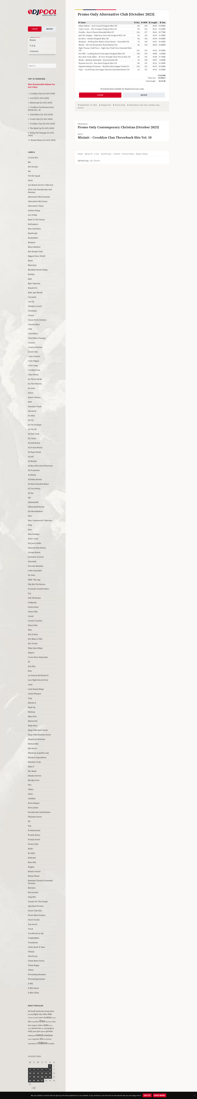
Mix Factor (32, 748)
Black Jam (32, 265)
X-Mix (30, 983)
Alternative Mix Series (37, 201)
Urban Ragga (33, 965)
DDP (30, 402)
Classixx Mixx (34, 324)
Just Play (31, 666)
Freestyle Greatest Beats (38, 589)
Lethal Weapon (34, 693)
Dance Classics (34, 397)
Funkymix (32, 602)
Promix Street (34, 839)
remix (39, 1035)
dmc (30, 1021)
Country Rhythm (35, 347)
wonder (51, 1043)
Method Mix (33, 744)
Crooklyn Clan (34, 370)
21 (46, 1077)
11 (34, 1073)
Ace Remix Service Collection (40, 185)
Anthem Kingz (34, 210)
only (30, 1031)
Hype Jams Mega (35, 648)
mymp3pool (49, 1028)
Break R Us (32, 288)
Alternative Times (36, 206)
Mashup (31, 712)
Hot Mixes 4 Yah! (35, 639)
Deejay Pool (106, 105)
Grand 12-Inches (35, 620)
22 (50, 1077)
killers (40, 1025)
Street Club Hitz (35, 910)
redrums (31, 1035)
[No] (194, 1095)
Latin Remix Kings (36, 689)
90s (29, 171)
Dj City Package (34, 424)
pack (34, 1031)
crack (36, 1017)
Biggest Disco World (36, 256)
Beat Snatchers (34, 228)
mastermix (36, 1028)
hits (54, 1021)
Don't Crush (33, 538)
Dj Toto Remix (34, 488)
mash (29, 1028)
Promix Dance (34, 835)
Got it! (147, 1095)
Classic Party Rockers (37, 320)
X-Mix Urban (33, 992)
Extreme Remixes (35, 566)
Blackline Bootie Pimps (38, 269)
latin (46, 1025)
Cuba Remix (33, 374)
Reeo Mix (32, 862)
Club (30, 329)
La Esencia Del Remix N (38, 675)
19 (38, 1077)
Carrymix (32, 297)
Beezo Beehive (34, 247)
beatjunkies (49, 1011)
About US (89, 154)
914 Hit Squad (34, 176)
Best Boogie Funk (35, 251)
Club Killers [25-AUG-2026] (41, 114)
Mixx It (31, 766)
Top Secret (32, 924)
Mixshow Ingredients (37, 757)
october (151, 105)
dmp (33, 1022)
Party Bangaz (33, 803)
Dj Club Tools (33, 434)
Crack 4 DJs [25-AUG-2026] (41, 119)
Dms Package (33, 534)
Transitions (33, 942)
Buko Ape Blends (35, 292)
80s (29, 162)
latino (51, 1025)
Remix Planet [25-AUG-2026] (43, 140)
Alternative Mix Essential (39, 197)
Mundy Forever (34, 775)
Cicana (31, 315)
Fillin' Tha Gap (34, 579)
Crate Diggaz (33, 361)
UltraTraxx (33, 956)
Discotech (32, 411)
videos (42, 1043)
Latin (30, 684)
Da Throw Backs (35, 379)
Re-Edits (31, 853)
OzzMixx (31, 798)
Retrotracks (33, 892)
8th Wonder (33, 166)
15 (50, 1073)
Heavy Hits (33, 625)
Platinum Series (35, 816)
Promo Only (33, 844)
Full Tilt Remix (34, 598)
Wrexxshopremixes (36, 979)
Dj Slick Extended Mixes (38, 484)
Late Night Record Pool (38, 680)
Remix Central (34, 871)
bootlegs (30, 1014)
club (49, 1014)
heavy (50, 1022)
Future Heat (33, 607)
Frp (29, 593)
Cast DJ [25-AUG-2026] (39, 98)
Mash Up (31, 707)
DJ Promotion (34, 470)
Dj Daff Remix (34, 443)
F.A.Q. (33, 45)
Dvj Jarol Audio (34, 543)
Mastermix (32, 721)
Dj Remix (32, 475)
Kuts (30, 671)
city (40, 1014)
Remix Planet (34, 876)
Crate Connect (34, 356)
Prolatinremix (34, 830)
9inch (30, 180)
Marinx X (32, 703)
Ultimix (31, 951)
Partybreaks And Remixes (39, 812)
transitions (32, 1043)
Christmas (32, 311)
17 (30, 1077)
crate (40, 1017)
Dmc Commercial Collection (40, 520)
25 (34, 1080)
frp (46, 1022)
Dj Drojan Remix (35, 447)
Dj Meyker (32, 461)
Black (30, 260)
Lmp (30, 698)
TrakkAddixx (33, 938)
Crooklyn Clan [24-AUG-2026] (42, 93)
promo (49, 1031)
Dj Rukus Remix (35, 479)
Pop (29, 826)
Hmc (30, 630)
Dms (30, 529)
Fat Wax (31, 575)
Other (30, 794)
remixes (48, 1035)
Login (35, 29)
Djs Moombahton (35, 511)
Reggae (31, 867)
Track (30, 929)
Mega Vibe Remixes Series (39, 734)
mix (42, 1028)
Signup (49, 29)
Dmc (30, 516)
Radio (30, 848)
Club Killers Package (37, 338)
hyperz (35, 1025)
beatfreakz (40, 1011)
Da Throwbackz (35, 383)
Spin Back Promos (35, 906)
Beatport (32, 242)
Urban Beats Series (36, 961)
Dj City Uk (32, 429)
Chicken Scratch (35, 306)
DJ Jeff (31, 456)
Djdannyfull (33, 502)
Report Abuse (142, 154)
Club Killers (33, 333)
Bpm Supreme (34, 283)
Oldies (30, 789)
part (39, 1031)
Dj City (31, 420)
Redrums (32, 857)
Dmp (30, 525)
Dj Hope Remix (34, 452)
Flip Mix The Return (36, 584)
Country (31, 342)
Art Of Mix (32, 215)
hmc (29, 1025)
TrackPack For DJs (36, 933)
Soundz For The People (38, 901)
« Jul (33, 1088)
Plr (29, 821)
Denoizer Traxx (34, 406)
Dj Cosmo (32, 438)
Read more (159, 1095)
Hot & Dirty (33, 634)
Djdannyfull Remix (36, 507)
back (33, 1011)
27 (42, 1080)
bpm (30, 279)
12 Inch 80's (33, 157)
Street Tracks (34, 919)
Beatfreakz (32, 233)
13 (42, 1073)
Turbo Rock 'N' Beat (36, 947)
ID (29, 661)
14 (46, 1073)
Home (33, 39)
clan (45, 1014)
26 (38, 1080)
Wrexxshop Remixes (37, 974)
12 (38, 1073)
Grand (30, 616)
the (41, 1038)
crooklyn (47, 1017)
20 (42, 1077)
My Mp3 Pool (33, 780)
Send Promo (106, 154)
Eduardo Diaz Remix (37, 548)
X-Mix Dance (33, 988)
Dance (30, 393)
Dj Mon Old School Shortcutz (40, 465)
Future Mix (33, 611)
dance (54, 1018)
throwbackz (48, 1039)
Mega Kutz (32, 725)
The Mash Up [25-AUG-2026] (42, 128)
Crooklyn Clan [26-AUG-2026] (42, 123)
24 (30, 1080)
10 (30, 1073)
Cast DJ (31, 301)
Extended (32, 561)
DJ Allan (31, 415)
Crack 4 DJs (33, 352)
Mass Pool (32, 716)
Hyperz (31, 652)
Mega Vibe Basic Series (38, 730)
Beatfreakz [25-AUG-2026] (41, 102)
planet (43, 1031)
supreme (35, 1039)
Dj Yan (31, 493)
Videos (31, 970)
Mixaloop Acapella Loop (38, 753)
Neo (29, 785)
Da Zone (31, 388)
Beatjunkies (33, 238)
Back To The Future (36, 219)
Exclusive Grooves (36, 557)
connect (30, 1018)
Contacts (34, 51)
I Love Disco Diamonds (38, 657)
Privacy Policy (128, 154)
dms (37, 1021)
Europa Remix (34, 552)
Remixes (31, 888)
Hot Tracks (32, 643)
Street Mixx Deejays (36, 915)
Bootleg (31, 274)
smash (30, 1039)
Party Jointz (33, 807)
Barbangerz (33, 224)
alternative (133, 105)
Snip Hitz (32, 897)
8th (29, 1011)
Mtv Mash (32, 771)
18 (34, 1077)
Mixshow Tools (34, 762)
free (42, 1021)
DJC (29, 497)
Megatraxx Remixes (36, 739)
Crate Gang (33, 365)
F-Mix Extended (35, 570)
